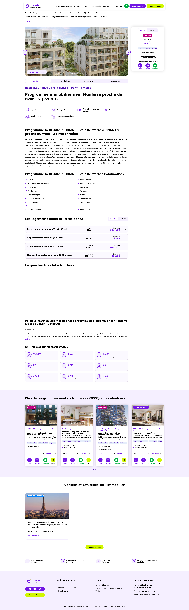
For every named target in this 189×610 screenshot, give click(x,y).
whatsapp (126, 6)
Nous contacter (155, 6)
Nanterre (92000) (95, 13)
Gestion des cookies (117, 606)
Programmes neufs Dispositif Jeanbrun (148, 594)
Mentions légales (82, 606)
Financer (118, 6)
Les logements (89, 81)
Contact (147, 69)
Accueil (28, 13)
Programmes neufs (64, 6)
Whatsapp (155, 68)
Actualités (96, 6)
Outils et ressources (144, 580)
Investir (86, 6)
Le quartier (115, 81)
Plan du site (68, 606)
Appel (140, 68)
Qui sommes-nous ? (67, 580)
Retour (30, 22)
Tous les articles (94, 547)
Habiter (77, 6)
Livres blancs (102, 585)
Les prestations (64, 81)
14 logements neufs (148, 56)
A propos (60, 584)
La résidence (38, 81)
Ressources (107, 6)
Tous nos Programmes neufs (144, 591)
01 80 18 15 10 (137, 6)
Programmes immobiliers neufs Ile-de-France (50, 13)
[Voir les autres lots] (55, 453)
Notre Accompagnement (66, 587)
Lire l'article (32, 536)
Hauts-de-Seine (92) (78, 13)
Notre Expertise (63, 591)
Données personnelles (99, 606)
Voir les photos (38, 72)
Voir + (53, 463)
